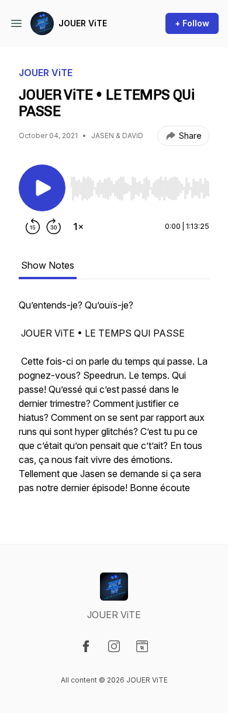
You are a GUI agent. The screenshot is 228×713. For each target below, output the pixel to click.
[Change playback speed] (78, 226)
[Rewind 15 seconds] (33, 226)
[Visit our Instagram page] (114, 646)
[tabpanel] (114, 402)
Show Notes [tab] (47, 265)
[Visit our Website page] (142, 646)
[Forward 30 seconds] (54, 226)
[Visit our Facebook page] (86, 646)
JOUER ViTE (82, 23)
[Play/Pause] (42, 187)
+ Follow (192, 23)
